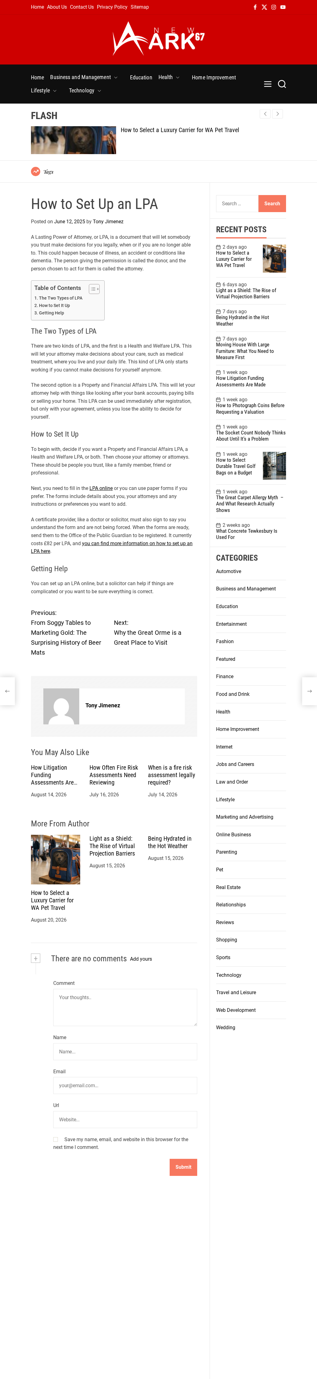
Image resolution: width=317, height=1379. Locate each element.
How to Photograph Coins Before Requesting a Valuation (250, 408)
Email (59, 1071)
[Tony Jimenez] (61, 706)
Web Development (236, 1010)
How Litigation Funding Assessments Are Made (52, 779)
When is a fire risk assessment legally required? (171, 775)
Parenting (226, 852)
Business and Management (80, 77)
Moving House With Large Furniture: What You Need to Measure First (245, 350)
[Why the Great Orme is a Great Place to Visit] (309, 691)
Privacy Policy (112, 7)
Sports (223, 957)
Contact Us (82, 7)
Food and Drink (233, 694)
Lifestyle (40, 90)
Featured (225, 659)
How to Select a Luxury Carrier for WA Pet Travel (180, 130)
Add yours (141, 959)
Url (56, 1105)
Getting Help (51, 313)
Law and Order (232, 782)
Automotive (228, 571)
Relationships (231, 905)
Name (59, 1037)
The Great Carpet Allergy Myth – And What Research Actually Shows (250, 503)
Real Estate (228, 887)
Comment (64, 983)
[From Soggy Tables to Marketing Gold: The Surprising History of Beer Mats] (7, 691)
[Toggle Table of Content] (91, 289)
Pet (219, 870)
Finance (224, 676)
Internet (224, 747)
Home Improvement (214, 77)
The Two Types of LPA (60, 298)
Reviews (225, 922)
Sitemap (140, 7)
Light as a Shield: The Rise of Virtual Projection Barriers (112, 846)
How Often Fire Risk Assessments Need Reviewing (113, 775)
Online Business (233, 835)
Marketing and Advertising (244, 817)
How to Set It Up (54, 305)
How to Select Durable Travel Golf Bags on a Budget (235, 466)
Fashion (225, 641)
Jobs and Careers (235, 764)
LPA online (101, 488)
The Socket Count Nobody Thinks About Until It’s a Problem (251, 435)
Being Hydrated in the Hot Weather (170, 842)
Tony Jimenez (108, 222)
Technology (81, 90)
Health (165, 77)
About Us (57, 7)
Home (37, 7)
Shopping (226, 940)
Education (141, 77)
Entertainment (231, 624)
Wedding (225, 1027)
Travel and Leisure (236, 992)
